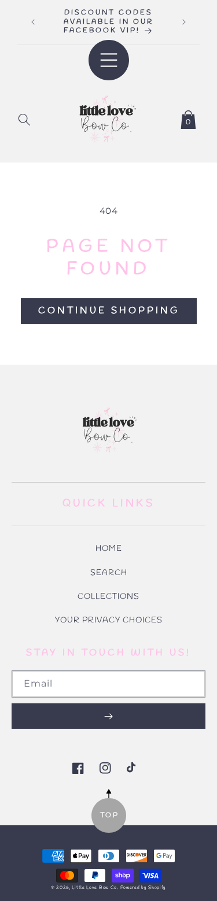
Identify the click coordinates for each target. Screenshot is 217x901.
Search (108, 573)
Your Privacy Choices (109, 620)
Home (108, 548)
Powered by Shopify (143, 887)
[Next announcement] (184, 22)
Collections (108, 596)
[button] (24, 117)
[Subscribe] (108, 716)
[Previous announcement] (33, 22)
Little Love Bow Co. (95, 887)
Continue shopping (108, 311)
